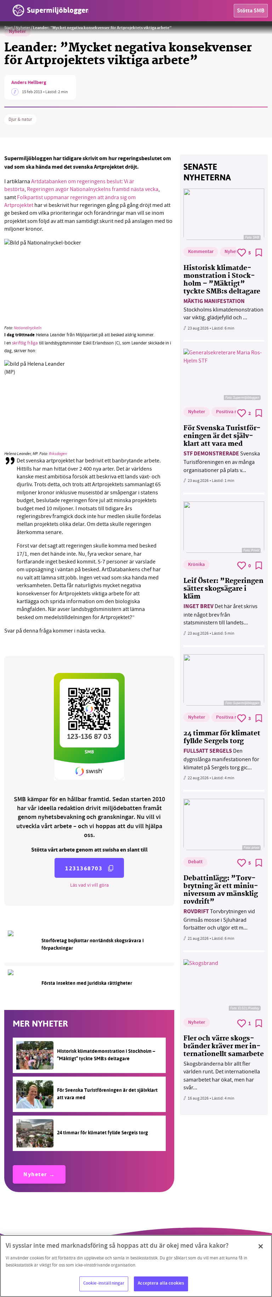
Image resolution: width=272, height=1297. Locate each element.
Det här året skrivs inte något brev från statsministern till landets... (220, 615)
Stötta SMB (251, 11)
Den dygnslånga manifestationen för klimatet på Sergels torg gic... (221, 759)
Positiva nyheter (233, 412)
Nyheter (23, 27)
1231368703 (83, 868)
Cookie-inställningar (104, 1283)
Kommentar (201, 252)
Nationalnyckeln (27, 328)
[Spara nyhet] (259, 252)
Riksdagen (58, 453)
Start (8, 27)
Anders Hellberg (28, 82)
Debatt (195, 862)
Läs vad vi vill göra (89, 885)
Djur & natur (20, 119)
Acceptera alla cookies (161, 1283)
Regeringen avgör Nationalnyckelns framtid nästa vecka (92, 189)
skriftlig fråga (25, 343)
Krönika (196, 565)
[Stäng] (260, 1246)
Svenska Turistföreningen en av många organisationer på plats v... (221, 462)
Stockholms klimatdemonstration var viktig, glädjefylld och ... (223, 309)
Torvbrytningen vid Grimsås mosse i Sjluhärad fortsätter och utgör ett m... (219, 920)
